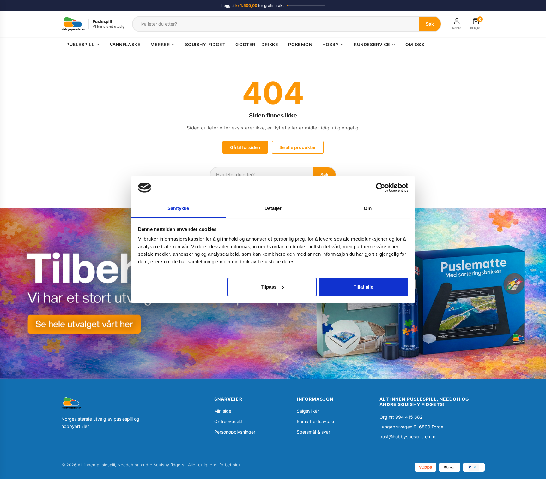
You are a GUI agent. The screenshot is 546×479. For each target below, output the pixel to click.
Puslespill (80, 44)
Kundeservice (372, 44)
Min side (222, 411)
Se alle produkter (297, 147)
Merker (160, 44)
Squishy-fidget (205, 44)
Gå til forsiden (245, 147)
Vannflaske (125, 44)
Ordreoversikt (228, 421)
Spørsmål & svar (313, 431)
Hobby (330, 44)
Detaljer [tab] (273, 208)
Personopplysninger (234, 431)
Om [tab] (368, 208)
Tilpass (268, 287)
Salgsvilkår (308, 411)
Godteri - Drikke (256, 44)
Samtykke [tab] (178, 208)
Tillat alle (363, 287)
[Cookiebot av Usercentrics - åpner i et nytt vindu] (380, 187)
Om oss (414, 44)
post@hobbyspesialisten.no (407, 436)
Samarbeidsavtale (315, 421)
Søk (430, 24)
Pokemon (300, 44)
